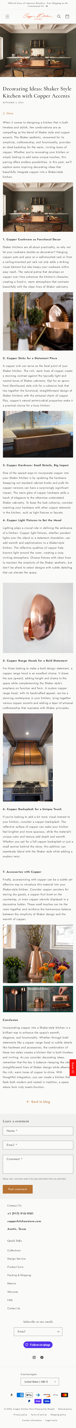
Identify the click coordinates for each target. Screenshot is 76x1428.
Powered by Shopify (45, 1408)
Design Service (16, 1258)
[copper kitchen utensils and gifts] (38, 1012)
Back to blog (40, 1101)
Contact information (32, 1420)
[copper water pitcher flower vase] (38, 983)
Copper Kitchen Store (24, 1408)
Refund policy (65, 1408)
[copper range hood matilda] (28, 801)
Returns (11, 1283)
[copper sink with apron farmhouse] (38, 458)
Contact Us (13, 1308)
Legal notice (51, 1420)
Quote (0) (73, 1067)
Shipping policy (58, 1414)
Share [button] (9, 113)
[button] (7, 16)
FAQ (10, 1300)
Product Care (15, 1267)
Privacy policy (20, 1414)
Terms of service (39, 1414)
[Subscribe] (58, 1331)
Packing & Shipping (19, 1275)
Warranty (12, 1292)
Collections (14, 1250)
